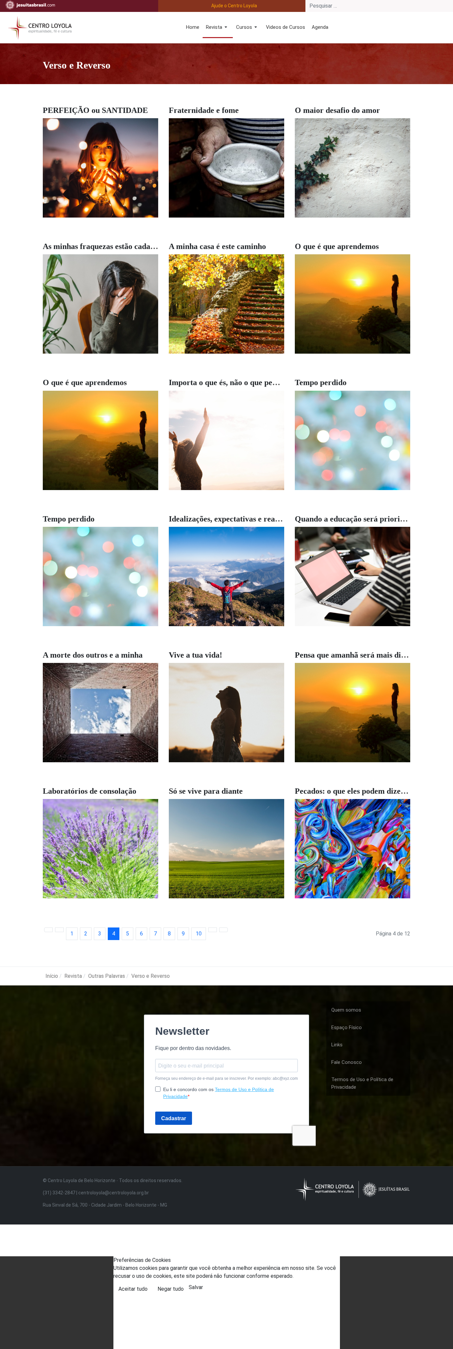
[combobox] (379, 6)
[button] (218, 27)
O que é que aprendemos (337, 246)
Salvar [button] (196, 1287)
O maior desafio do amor (337, 110)
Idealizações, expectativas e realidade (232, 519)
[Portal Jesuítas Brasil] (30, 5)
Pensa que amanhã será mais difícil (354, 655)
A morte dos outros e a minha (93, 655)
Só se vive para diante (206, 791)
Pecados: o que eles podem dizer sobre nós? (368, 791)
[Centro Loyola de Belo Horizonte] (38, 27)
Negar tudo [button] (171, 1289)
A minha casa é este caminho (217, 246)
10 (199, 933)
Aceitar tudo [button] (133, 1289)
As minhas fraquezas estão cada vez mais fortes (123, 246)
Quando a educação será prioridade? (357, 519)
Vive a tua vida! (195, 655)
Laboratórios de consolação (89, 791)
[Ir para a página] (48, 929)
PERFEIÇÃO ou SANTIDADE (95, 110)
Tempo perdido (321, 382)
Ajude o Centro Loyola (234, 5)
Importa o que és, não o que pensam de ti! (239, 382)
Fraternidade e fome (204, 110)
